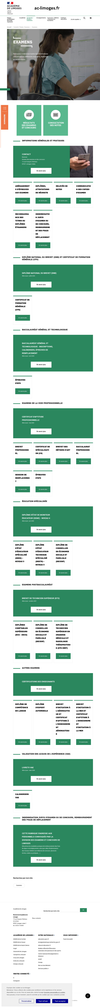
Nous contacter (36, 918)
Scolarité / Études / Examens (30, 19)
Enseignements (41, 18)
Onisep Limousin (18, 964)
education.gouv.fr (43, 939)
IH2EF (40, 959)
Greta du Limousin (18, 961)
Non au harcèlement (44, 965)
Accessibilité (90, 18)
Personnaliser (26, 1001)
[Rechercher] (84, 19)
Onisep (40, 962)
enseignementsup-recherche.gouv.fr (49, 942)
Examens (19, 885)
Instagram (16, 981)
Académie (22, 18)
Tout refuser (43, 1001)
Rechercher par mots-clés (51, 911)
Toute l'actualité (68, 939)
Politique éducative (64, 18)
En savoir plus (41, 171)
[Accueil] (17, 8)
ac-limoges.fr (47, 8)
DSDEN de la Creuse (19, 942)
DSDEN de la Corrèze (19, 939)
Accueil (9, 27)
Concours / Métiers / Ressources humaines (53, 19)
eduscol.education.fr (44, 945)
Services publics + (43, 968)
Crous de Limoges (18, 958)
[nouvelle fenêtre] (29, 120)
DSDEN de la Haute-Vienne (21, 945)
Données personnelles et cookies (54, 992)
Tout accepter (60, 1001)
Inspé (15, 948)
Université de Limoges (19, 951)
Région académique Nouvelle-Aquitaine (10, 19)
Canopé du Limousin (19, 954)
